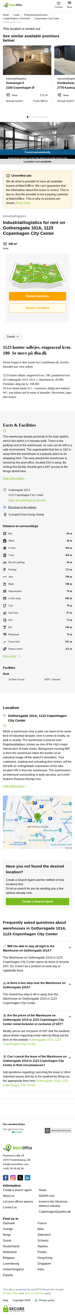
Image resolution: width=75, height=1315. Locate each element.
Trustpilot (8, 1108)
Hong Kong (45, 1257)
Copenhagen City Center (46, 18)
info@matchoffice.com (16, 1164)
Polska (42, 1252)
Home (6, 15)
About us (8, 1195)
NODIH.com (46, 1195)
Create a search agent (17, 1190)
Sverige (8, 1228)
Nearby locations (37, 307)
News (42, 1190)
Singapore (44, 1263)
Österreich (44, 1234)
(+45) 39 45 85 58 (13, 1168)
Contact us (10, 1207)
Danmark (9, 1223)
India (41, 1269)
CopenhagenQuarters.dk (55, 1211)
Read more (23, 203)
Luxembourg (11, 1263)
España (8, 1275)
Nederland (10, 1252)
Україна (43, 1246)
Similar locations (37, 296)
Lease (16, 15)
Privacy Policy (11, 1293)
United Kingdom (13, 1269)
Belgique (9, 1257)
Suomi (7, 1240)
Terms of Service (34, 1293)
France (42, 1223)
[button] (47, 50)
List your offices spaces (18, 1201)
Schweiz (43, 1240)
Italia (41, 1228)
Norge (7, 1234)
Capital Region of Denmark (16, 18)
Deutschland (11, 1246)
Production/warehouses (36, 15)
